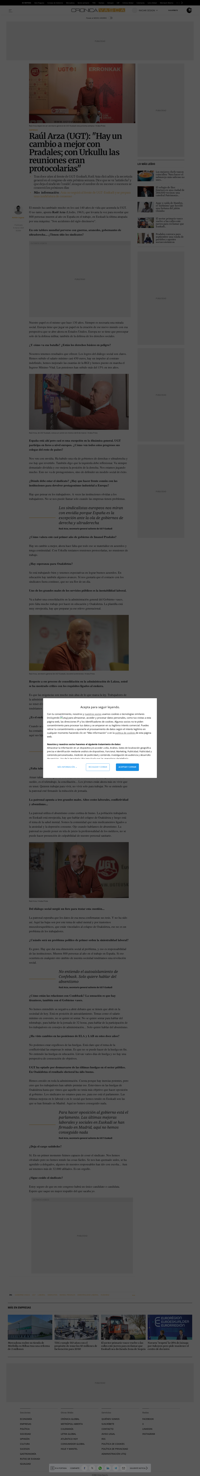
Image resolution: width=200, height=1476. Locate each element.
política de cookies (125, 732)
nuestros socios (93, 713)
